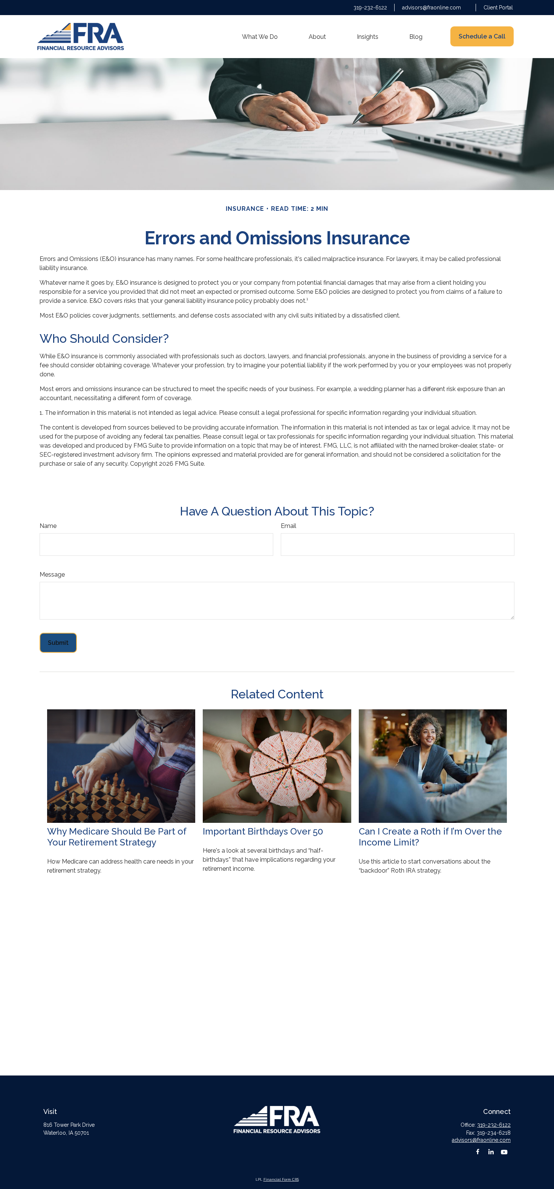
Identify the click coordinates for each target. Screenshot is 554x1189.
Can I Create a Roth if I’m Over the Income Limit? (430, 837)
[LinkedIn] (491, 1152)
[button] (260, 36)
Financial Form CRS (281, 1179)
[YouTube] (504, 1152)
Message (52, 574)
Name (48, 525)
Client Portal (498, 8)
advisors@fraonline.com (431, 8)
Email (288, 525)
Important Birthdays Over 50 (263, 831)
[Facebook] (478, 1152)
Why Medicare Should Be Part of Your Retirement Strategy (116, 837)
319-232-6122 (370, 8)
